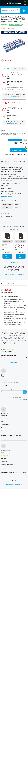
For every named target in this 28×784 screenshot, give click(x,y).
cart (25, 4)
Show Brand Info (6, 196)
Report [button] (16, 397)
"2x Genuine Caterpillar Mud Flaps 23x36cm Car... (19, 246)
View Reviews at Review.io (14, 485)
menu (2, 4)
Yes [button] (13, 397)
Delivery (6, 69)
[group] (14, 349)
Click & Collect (19, 69)
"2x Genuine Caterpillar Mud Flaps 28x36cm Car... (6, 246)
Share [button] (20, 397)
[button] (10, 480)
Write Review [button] (14, 363)
